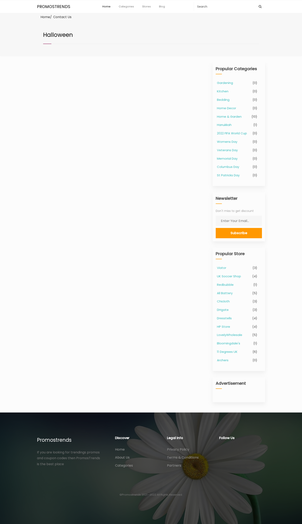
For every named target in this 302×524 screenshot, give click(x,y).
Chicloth (223, 301)
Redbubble (225, 284)
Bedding (223, 100)
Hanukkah (224, 125)
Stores (146, 6)
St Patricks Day (228, 175)
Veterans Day (227, 150)
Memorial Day (227, 158)
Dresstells (224, 318)
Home (106, 6)
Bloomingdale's (228, 343)
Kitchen (222, 91)
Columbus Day (228, 167)
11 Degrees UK (227, 352)
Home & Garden (229, 116)
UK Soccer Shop (229, 276)
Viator (221, 268)
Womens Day (227, 141)
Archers (222, 360)
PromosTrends (53, 6)
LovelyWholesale (229, 335)
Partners (174, 465)
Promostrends (54, 440)
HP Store (223, 326)
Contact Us (62, 17)
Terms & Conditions (183, 457)
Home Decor (226, 108)
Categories (126, 6)
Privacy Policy (178, 449)
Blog (162, 6)
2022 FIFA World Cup (232, 133)
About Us (122, 457)
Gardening (225, 83)
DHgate (223, 310)
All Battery (225, 293)
